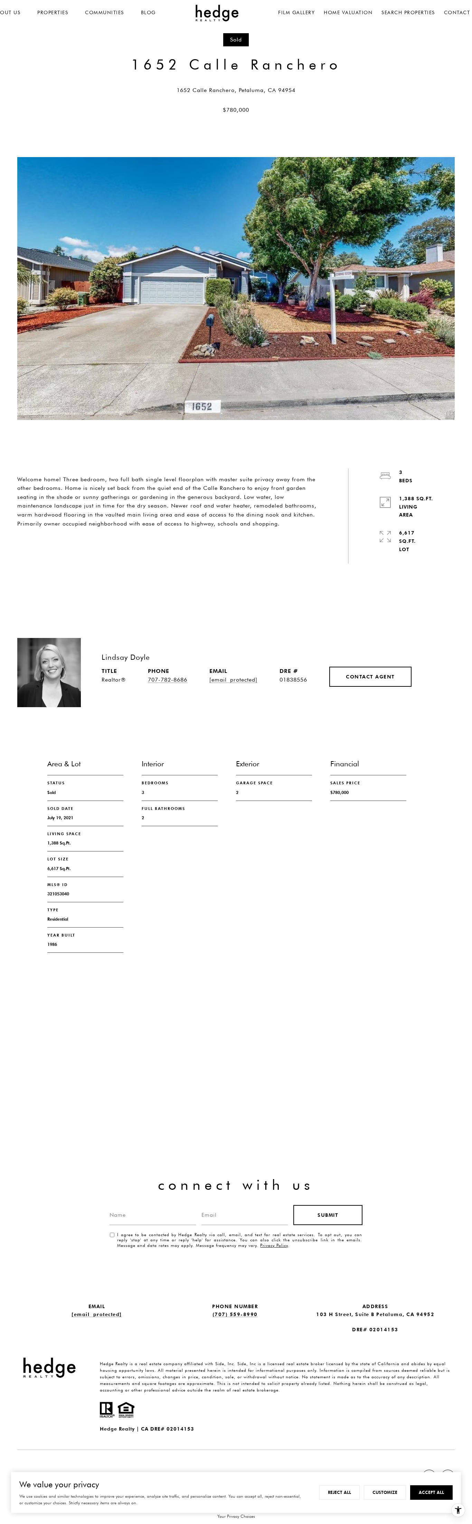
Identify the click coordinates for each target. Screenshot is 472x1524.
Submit (328, 1215)
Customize (384, 1492)
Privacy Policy (274, 1245)
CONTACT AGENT (370, 676)
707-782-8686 (167, 679)
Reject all (339, 1492)
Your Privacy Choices (236, 1516)
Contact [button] (137, 547)
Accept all (431, 1492)
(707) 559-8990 (235, 1314)
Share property (58, 547)
